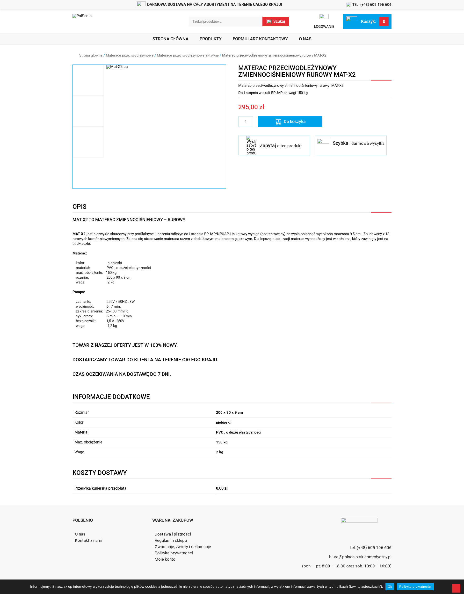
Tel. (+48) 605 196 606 (372, 4)
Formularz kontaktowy (260, 38)
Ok (390, 586)
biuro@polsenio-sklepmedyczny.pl (360, 556)
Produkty (211, 38)
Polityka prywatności (174, 553)
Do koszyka (295, 121)
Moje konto (165, 559)
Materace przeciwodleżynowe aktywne (188, 55)
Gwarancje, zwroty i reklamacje (183, 546)
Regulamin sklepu (171, 540)
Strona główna (170, 38)
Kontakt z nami (88, 540)
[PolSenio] (82, 21)
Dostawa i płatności (173, 534)
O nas (305, 38)
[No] (456, 588)
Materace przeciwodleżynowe (129, 55)
